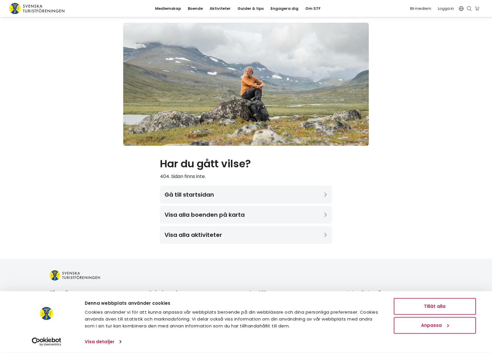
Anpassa (431, 325)
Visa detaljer (99, 342)
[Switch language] (461, 9)
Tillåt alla (434, 306)
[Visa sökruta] (469, 9)
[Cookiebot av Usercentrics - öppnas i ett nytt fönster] (46, 341)
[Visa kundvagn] (478, 9)
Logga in (446, 8)
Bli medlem (420, 8)
